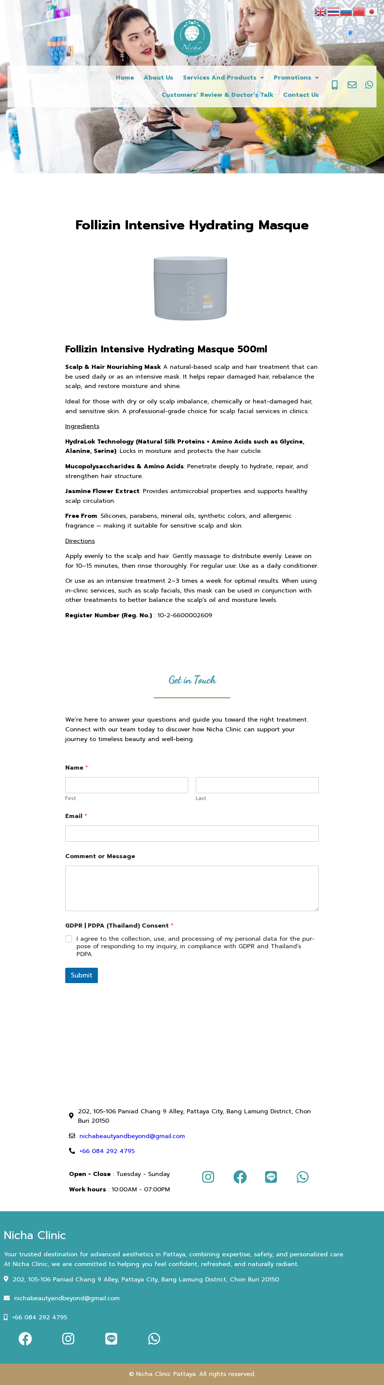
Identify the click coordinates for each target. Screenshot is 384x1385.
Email (76, 816)
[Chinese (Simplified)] (359, 11)
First (70, 798)
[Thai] (333, 11)
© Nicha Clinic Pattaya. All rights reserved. (192, 1374)
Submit (81, 975)
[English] (321, 11)
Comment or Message (100, 856)
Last (201, 798)
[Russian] (346, 11)
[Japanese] (372, 11)
